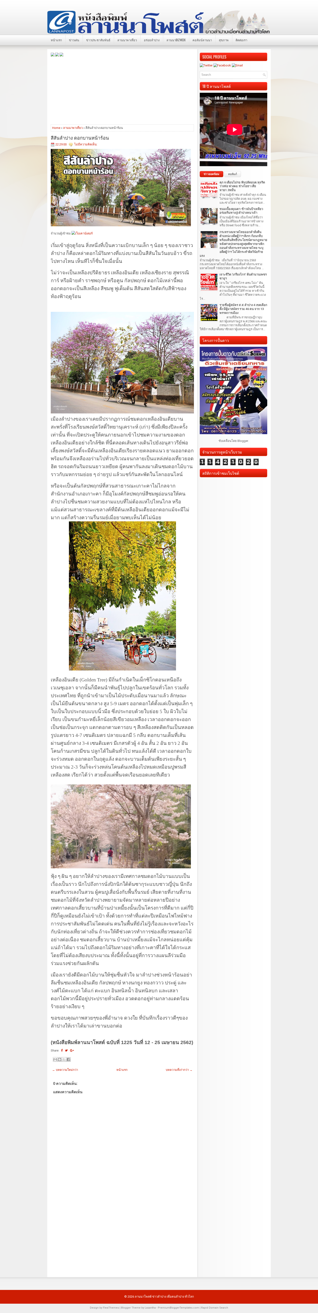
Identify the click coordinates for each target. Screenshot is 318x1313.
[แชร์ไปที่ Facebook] (68, 1059)
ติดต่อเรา (241, 40)
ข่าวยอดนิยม (211, 174)
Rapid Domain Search (214, 1307)
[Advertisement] (122, 90)
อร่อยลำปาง (151, 40)
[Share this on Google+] (72, 1050)
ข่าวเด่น (74, 40)
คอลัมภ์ (232, 174)
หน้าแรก (56, 40)
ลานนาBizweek (176, 40)
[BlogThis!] (59, 1059)
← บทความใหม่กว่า (65, 1070)
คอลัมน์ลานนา (202, 40)
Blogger (242, 441)
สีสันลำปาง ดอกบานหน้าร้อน (80, 137)
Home (56, 128)
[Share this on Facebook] (62, 1050)
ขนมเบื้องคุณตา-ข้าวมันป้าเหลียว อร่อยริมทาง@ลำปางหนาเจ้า (241, 211)
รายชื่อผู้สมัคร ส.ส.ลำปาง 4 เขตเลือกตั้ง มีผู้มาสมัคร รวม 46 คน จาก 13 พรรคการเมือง (243, 309)
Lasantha (150, 1307)
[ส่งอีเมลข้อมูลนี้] (55, 1059)
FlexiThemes (111, 1307)
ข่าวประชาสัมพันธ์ (98, 40)
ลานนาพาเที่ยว (127, 40)
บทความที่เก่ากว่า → (179, 1070)
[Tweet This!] (66, 1050)
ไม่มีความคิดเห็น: (85, 144)
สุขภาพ (224, 40)
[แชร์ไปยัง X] (64, 1059)
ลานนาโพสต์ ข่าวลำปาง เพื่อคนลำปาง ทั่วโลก (164, 1296)
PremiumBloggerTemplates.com (178, 1307)
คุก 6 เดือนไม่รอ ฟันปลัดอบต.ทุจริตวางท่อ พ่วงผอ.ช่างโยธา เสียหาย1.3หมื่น (242, 186)
